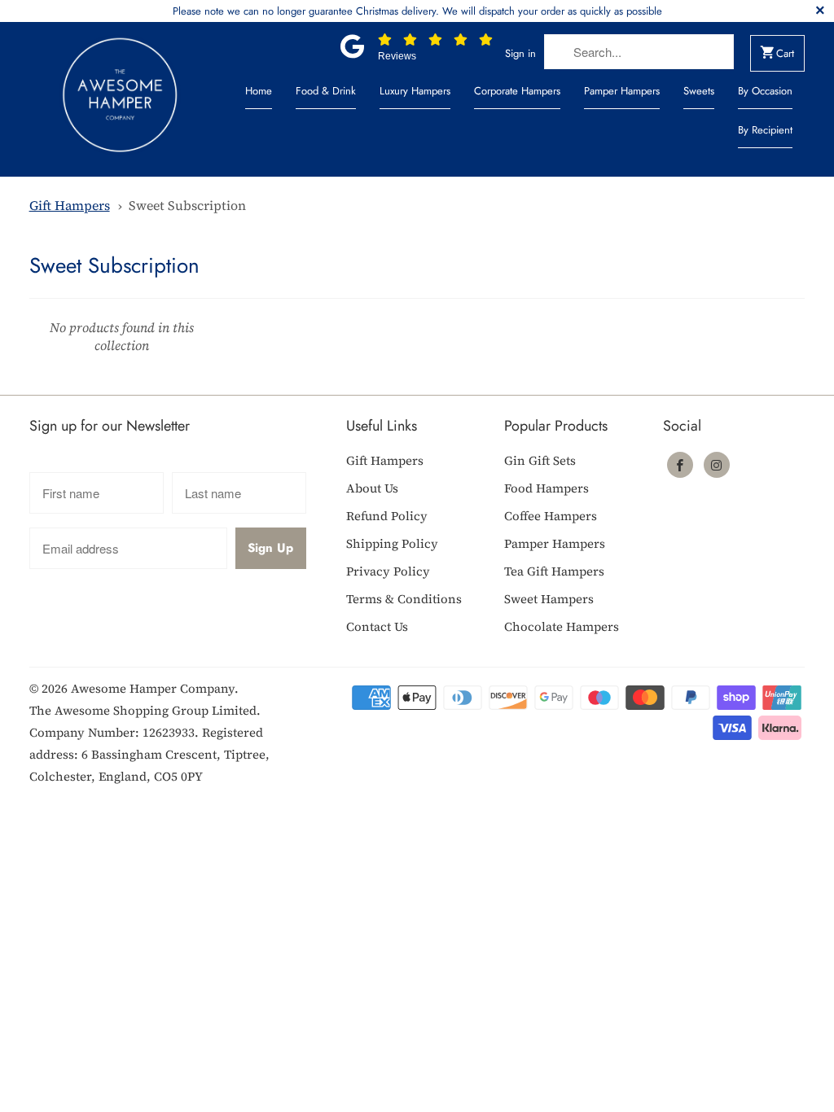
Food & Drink (326, 91)
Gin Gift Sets (540, 460)
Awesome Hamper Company (153, 688)
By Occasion (765, 91)
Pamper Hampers (622, 91)
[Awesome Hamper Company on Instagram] (717, 465)
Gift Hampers (69, 205)
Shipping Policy (392, 543)
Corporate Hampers (517, 91)
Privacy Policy (388, 571)
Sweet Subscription (187, 205)
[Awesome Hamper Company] (120, 99)
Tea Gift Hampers (554, 571)
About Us (372, 488)
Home (258, 91)
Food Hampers (546, 488)
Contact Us (377, 626)
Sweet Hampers (549, 598)
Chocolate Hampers (561, 626)
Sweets (698, 91)
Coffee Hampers (550, 515)
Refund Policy (387, 515)
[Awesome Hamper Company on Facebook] (680, 465)
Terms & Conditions (404, 598)
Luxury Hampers (415, 91)
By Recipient (765, 130)
